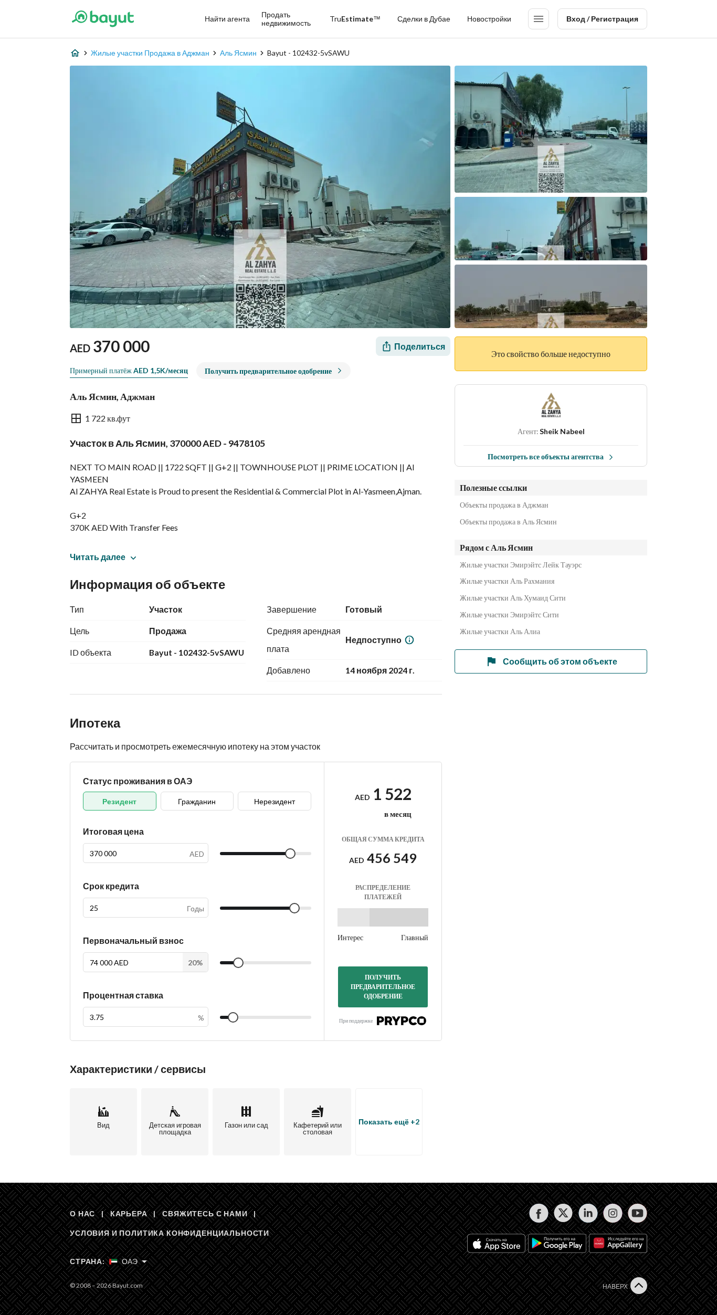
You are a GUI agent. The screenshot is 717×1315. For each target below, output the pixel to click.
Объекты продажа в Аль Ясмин (508, 522)
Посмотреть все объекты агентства (546, 456)
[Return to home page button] (102, 18)
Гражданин (197, 801)
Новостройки (489, 18)
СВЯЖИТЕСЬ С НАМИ (204, 1213)
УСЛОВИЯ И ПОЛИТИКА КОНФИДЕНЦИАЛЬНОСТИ (169, 1232)
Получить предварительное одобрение (383, 986)
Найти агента (227, 18)
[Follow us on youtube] (637, 1213)
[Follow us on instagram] (613, 1213)
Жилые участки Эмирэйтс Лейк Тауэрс (521, 565)
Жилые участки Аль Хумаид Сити (513, 598)
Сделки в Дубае (423, 18)
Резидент (119, 801)
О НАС (82, 1213)
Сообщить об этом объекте (560, 661)
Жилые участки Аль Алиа (500, 631)
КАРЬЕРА (128, 1213)
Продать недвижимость (286, 18)
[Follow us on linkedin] (588, 1213)
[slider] (290, 853)
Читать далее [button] (97, 557)
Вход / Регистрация (602, 18)
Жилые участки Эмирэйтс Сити (509, 615)
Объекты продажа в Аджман (504, 505)
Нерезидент (274, 801)
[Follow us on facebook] (539, 1213)
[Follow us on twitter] (563, 1213)
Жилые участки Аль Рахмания (507, 581)
